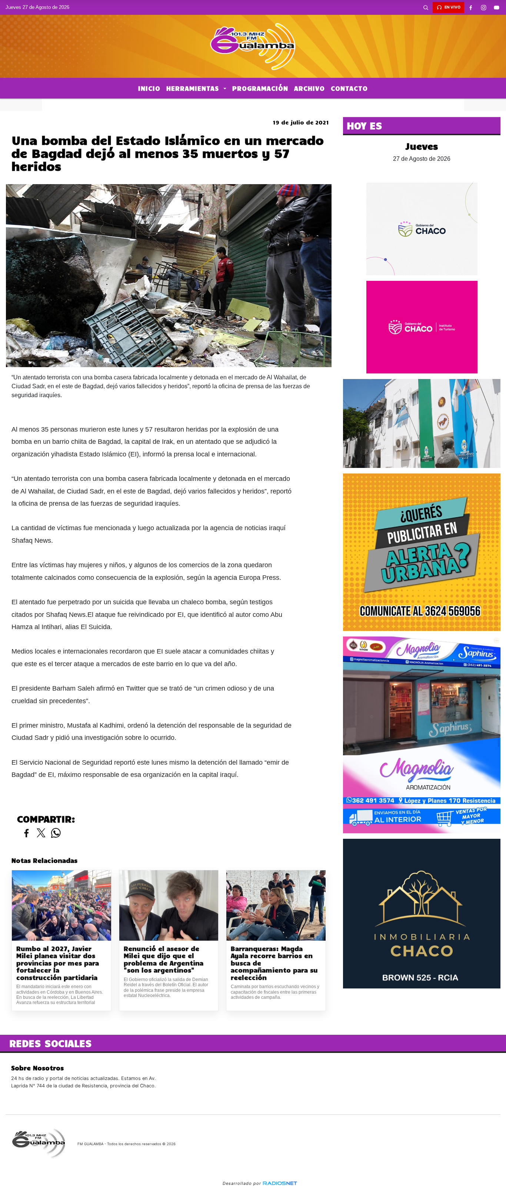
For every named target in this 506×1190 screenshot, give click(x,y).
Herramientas (194, 88)
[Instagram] (483, 7)
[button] (426, 7)
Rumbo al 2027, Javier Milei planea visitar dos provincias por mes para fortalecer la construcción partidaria (57, 963)
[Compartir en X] (41, 833)
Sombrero (253, 105)
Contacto (349, 88)
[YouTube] (496, 7)
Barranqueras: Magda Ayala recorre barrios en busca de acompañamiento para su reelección (274, 963)
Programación (260, 88)
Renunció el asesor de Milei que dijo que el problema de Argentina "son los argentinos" (163, 959)
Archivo (309, 88)
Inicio (149, 88)
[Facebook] (471, 7)
